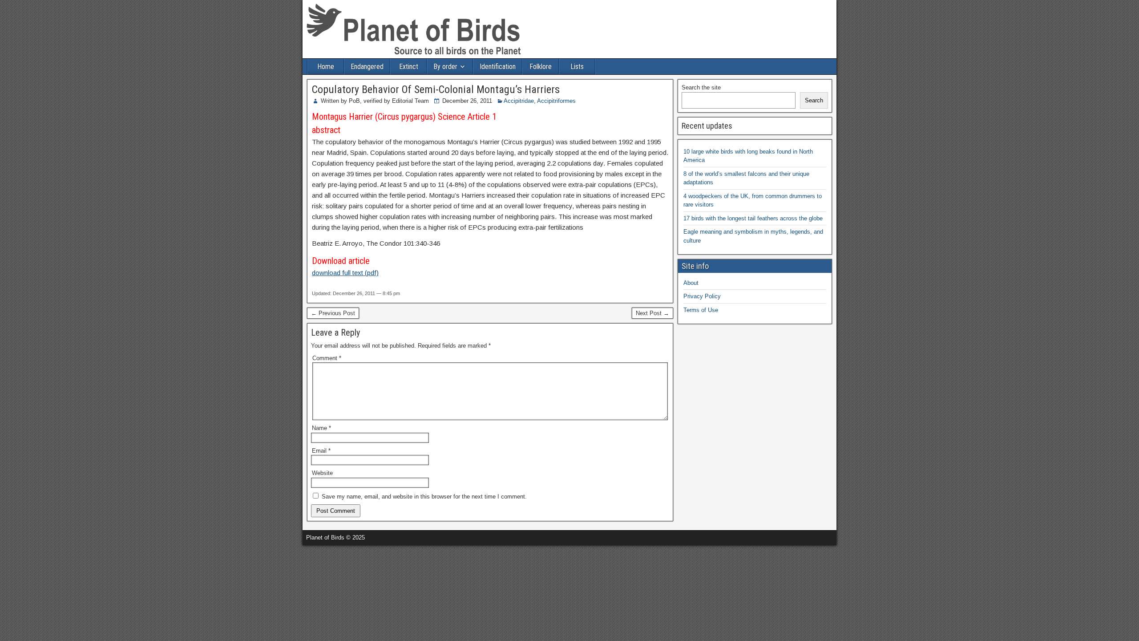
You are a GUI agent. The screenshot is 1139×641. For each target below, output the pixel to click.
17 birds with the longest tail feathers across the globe (753, 218)
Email (321, 450)
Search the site (701, 87)
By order (445, 66)
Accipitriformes (556, 100)
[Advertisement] (104, 558)
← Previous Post (333, 313)
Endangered (367, 66)
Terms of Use (700, 310)
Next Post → (652, 313)
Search (814, 100)
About (691, 283)
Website (322, 473)
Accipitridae (519, 100)
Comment (326, 358)
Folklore (540, 66)
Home (325, 66)
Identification (498, 66)
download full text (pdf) (345, 272)
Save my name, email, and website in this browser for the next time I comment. (424, 496)
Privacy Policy (702, 296)
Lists (577, 66)
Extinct (408, 66)
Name (321, 428)
